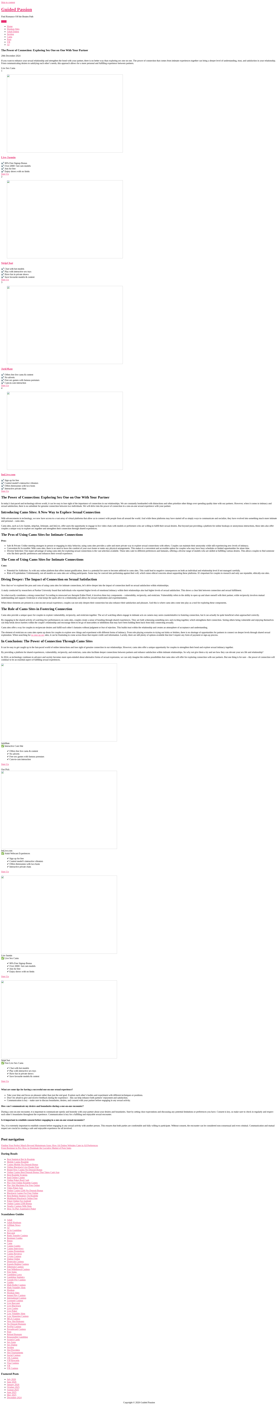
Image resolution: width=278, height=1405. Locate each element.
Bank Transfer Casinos (17, 1235)
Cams (9, 37)
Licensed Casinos (15, 1300)
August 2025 (13, 1390)
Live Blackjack (14, 1306)
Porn (9, 39)
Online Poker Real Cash (18, 1180)
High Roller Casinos (16, 1285)
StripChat (7, 263)
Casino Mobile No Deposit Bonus (22, 1164)
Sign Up (5, 174)
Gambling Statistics (16, 1277)
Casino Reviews (14, 1253)
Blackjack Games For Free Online (22, 1193)
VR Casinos (12, 1368)
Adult (9, 1220)
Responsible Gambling (17, 1337)
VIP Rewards (13, 1360)
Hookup (10, 1290)
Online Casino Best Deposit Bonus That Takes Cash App (33, 1172)
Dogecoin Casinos (15, 1261)
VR (8, 42)
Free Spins (12, 1272)
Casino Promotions (15, 1251)
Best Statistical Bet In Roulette (21, 1159)
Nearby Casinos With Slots (19, 1206)
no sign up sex (37, 635)
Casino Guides (13, 1246)
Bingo (10, 1240)
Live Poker (12, 1311)
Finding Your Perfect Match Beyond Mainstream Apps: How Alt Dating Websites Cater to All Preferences (49, 1145)
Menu (4, 21)
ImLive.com (8, 474)
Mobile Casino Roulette (18, 1162)
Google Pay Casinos (16, 1280)
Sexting (10, 34)
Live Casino (12, 1308)
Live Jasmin (8, 157)
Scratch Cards (13, 1339)
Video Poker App (15, 1188)
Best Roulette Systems (17, 1175)
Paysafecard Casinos (16, 1329)
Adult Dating (13, 31)
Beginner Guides (14, 1238)
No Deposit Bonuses (16, 1324)
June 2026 (11, 1382)
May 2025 (11, 1395)
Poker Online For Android (19, 1201)
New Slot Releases (15, 1321)
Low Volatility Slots (16, 1313)
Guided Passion (16, 9)
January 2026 (13, 1384)
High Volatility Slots (16, 1287)
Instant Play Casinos (16, 1295)
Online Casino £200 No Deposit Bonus (25, 1190)
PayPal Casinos (14, 1326)
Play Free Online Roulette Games (22, 1183)
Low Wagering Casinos (18, 1316)
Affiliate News (13, 1225)
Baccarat (11, 1233)
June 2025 (11, 1392)
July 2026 (11, 1379)
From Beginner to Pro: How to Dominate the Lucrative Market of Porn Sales (36, 1148)
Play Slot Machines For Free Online (23, 1185)
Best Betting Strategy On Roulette (22, 1196)
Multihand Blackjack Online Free (22, 1198)
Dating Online (13, 1259)
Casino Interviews (15, 1248)
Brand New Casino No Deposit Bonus (24, 1169)
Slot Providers (13, 1350)
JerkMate (7, 368)
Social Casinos (13, 1355)
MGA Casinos (13, 1319)
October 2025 (13, 1387)
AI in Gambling (14, 1230)
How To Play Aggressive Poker (21, 1209)
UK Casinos (12, 1358)
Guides (10, 1282)
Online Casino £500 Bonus (19, 1203)
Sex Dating (12, 1345)
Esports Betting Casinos (18, 1264)
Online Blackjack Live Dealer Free (23, 1167)
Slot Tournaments (15, 1352)
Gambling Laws (14, 1274)
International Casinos (16, 1298)
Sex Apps (11, 1342)
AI (8, 44)
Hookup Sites (13, 29)
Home (10, 26)
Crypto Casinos (14, 1256)
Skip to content (8, 2)
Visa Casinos (13, 1363)
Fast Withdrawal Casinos (18, 1269)
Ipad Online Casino (16, 1177)
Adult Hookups (14, 1222)
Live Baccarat (13, 1303)
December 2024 (14, 1397)
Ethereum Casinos (15, 1266)
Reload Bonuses (14, 1334)
